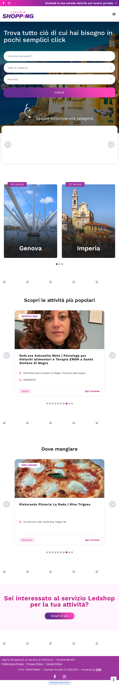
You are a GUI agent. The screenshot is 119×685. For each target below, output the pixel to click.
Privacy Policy (35, 663)
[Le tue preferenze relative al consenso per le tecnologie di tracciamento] (114, 680)
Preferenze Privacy (13, 663)
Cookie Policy (54, 663)
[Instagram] (9, 3)
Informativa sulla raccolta (59, 682)
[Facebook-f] (3, 3)
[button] (114, 14)
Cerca (59, 92)
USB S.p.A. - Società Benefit (58, 659)
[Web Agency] (98, 669)
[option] (30, 220)
